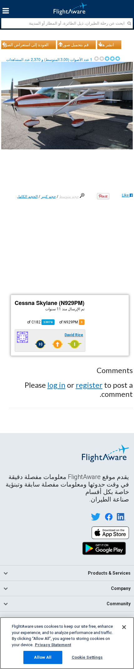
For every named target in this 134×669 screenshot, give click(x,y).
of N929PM (71, 322)
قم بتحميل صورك (74, 44)
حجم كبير (48, 196)
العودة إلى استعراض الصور (26, 44)
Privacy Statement (53, 644)
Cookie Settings (87, 657)
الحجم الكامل (27, 196)
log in (56, 384)
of (40, 322)
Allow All (42, 657)
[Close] (124, 627)
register (89, 384)
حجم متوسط (69, 196)
